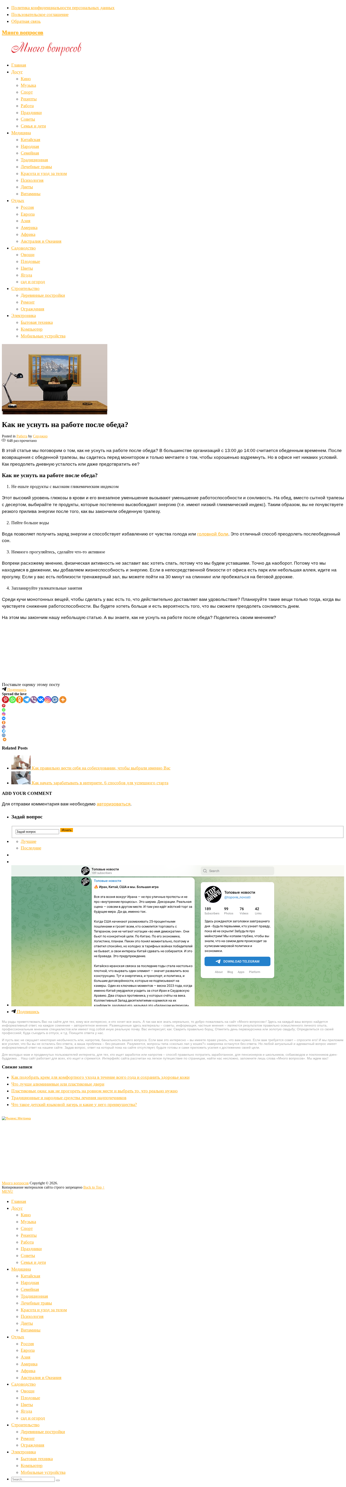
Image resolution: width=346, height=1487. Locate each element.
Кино (26, 78)
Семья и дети (33, 125)
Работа (27, 105)
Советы (28, 119)
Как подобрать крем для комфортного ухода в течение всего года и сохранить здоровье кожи (100, 1077)
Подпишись (16, 690)
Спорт (27, 92)
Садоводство (23, 248)
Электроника (23, 315)
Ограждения (32, 308)
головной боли (212, 533)
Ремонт (28, 302)
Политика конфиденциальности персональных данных (63, 7)
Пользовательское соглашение (39, 14)
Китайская (30, 139)
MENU (7, 1192)
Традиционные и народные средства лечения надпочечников (68, 1097)
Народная (30, 146)
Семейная (30, 153)
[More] (62, 699)
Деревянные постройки (43, 295)
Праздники (31, 112)
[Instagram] (47, 699)
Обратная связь (26, 21)
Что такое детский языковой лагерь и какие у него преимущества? (74, 1104)
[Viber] (33, 699)
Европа (28, 214)
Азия (25, 220)
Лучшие (28, 841)
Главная (18, 65)
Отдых (17, 200)
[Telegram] (26, 699)
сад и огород (33, 281)
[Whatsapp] (12, 699)
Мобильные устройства (43, 335)
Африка (28, 234)
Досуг (17, 71)
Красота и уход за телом (44, 173)
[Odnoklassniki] (19, 699)
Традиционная (34, 159)
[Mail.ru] (54, 699)
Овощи (27, 254)
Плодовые (30, 261)
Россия (27, 207)
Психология (32, 180)
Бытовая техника (37, 322)
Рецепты (29, 98)
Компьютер (32, 329)
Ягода (26, 275)
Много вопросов (22, 32)
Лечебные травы (36, 166)
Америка (29, 227)
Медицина (21, 132)
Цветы (27, 268)
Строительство (25, 288)
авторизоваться (113, 803)
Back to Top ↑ (94, 1187)
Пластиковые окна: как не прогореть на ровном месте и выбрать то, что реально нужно (94, 1090)
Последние (31, 847)
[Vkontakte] (40, 699)
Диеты (27, 186)
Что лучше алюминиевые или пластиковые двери (57, 1084)
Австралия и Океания (41, 241)
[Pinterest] (5, 699)
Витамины (30, 193)
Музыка (28, 85)
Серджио (40, 436)
